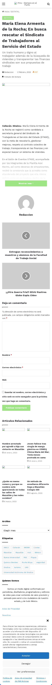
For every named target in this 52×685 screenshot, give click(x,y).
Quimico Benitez (11, 562)
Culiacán (16, 548)
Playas (33, 557)
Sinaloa (7, 567)
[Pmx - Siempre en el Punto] (26, 4)
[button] (47, 620)
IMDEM (27, 548)
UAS (26, 567)
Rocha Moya (27, 562)
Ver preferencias (26, 671)
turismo (17, 567)
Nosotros (6, 615)
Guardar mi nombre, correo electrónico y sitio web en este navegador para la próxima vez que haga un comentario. (24, 396)
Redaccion (8, 72)
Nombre (7, 355)
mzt (29, 552)
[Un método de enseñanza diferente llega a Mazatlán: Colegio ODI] (38, 472)
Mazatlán (19, 552)
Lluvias (37, 548)
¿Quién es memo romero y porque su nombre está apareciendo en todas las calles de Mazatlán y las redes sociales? (13, 489)
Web (4, 380)
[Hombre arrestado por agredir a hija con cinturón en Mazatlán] (13, 434)
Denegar (26, 663)
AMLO (6, 548)
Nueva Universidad (12, 557)
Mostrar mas (25, 183)
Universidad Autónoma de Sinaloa (18, 572)
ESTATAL (15, 12)
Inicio (6, 12)
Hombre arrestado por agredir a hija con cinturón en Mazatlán (13, 446)
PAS (25, 557)
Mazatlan (8, 552)
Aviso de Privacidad (11, 609)
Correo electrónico (12, 367)
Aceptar (26, 655)
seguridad (40, 562)
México (38, 552)
